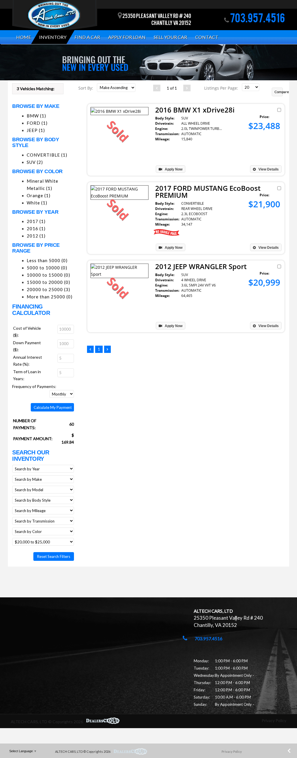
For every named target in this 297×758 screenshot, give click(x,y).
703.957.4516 (257, 19)
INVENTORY (52, 37)
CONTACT (206, 37)
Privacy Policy (274, 720)
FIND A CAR (87, 37)
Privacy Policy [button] (232, 751)
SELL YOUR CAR (170, 37)
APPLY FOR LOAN (127, 37)
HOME (23, 37)
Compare (278, 92)
